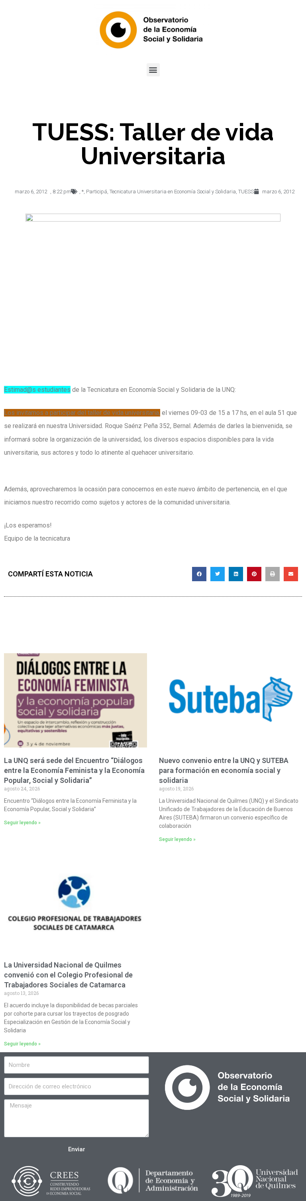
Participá (96, 192)
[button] (153, 69)
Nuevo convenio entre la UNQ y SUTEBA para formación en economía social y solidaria (223, 770)
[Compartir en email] (291, 574)
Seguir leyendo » (22, 822)
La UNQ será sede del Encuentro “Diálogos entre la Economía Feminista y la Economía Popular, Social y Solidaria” (74, 770)
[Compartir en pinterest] (254, 574)
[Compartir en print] (272, 574)
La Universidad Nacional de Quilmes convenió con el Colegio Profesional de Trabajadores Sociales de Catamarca (68, 975)
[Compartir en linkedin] (236, 574)
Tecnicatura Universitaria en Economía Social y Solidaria (173, 192)
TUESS (246, 192)
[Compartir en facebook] (199, 574)
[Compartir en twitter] (217, 574)
